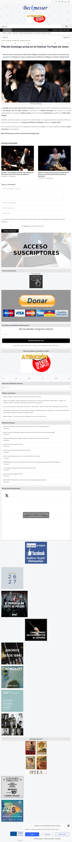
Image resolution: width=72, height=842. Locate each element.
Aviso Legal (57, 838)
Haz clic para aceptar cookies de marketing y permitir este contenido (36, 515)
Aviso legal (20, 840)
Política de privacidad (49, 838)
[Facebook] (2, 378)
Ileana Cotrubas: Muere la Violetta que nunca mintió (27, 396)
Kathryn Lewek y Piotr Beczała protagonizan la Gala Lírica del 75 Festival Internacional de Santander (29, 432)
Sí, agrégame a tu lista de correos (32, 226)
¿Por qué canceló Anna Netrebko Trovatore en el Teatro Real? (30, 416)
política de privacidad (38, 345)
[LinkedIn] (29, 378)
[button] (68, 826)
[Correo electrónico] (69, 378)
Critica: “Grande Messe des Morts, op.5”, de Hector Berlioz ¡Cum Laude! (21, 456)
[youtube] (62, 1)
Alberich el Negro (7, 396)
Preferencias (62, 834)
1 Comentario (12, 176)
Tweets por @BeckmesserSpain (36, 515)
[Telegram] (55, 378)
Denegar (47, 834)
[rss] (68, 1)
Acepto (32, 834)
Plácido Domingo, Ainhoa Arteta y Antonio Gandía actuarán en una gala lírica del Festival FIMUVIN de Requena (31, 462)
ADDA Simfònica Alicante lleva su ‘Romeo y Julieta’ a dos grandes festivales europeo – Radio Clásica (28, 410)
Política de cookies (38, 838)
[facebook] (53, 1)
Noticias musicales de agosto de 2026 (13, 444)
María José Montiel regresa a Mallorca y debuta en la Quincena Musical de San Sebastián (26, 438)
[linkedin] (65, 1)
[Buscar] (66, 26)
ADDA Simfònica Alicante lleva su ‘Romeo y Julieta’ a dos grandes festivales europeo (24, 480)
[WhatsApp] (42, 378)
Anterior (5, 37)
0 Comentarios (49, 178)
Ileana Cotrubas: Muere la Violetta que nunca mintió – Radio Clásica (20, 406)
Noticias (28, 40)
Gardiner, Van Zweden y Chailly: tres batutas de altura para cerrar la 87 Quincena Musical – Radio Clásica (30, 400)
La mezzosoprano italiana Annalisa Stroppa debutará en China (19, 468)
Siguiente (66, 37)
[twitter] (56, 1)
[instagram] (59, 1)
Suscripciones (36, 274)
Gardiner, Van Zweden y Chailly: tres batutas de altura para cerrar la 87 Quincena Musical (26, 426)
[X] (16, 378)
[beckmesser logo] (35, 4)
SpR (4, 40)
